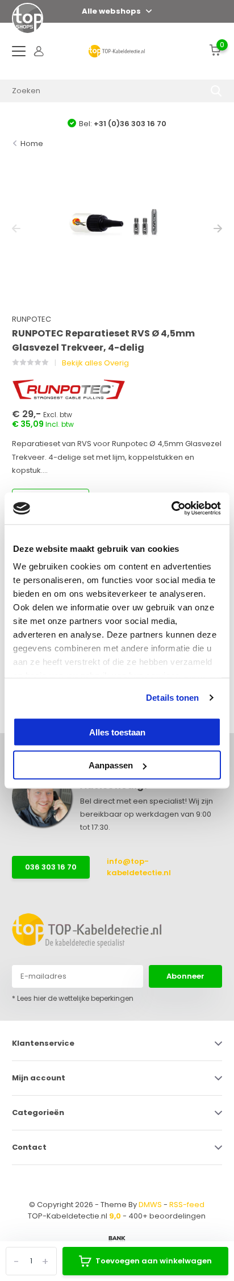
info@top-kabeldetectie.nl (139, 867)
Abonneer (185, 976)
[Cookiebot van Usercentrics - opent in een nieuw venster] (171, 508)
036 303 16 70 (51, 867)
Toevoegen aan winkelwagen (153, 1260)
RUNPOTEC (31, 319)
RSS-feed (186, 1204)
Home (31, 143)
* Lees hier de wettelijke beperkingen (72, 998)
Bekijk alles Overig (95, 362)
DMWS (150, 1204)
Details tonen (172, 697)
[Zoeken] (216, 91)
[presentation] (16, 228)
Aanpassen (111, 765)
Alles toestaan (117, 732)
